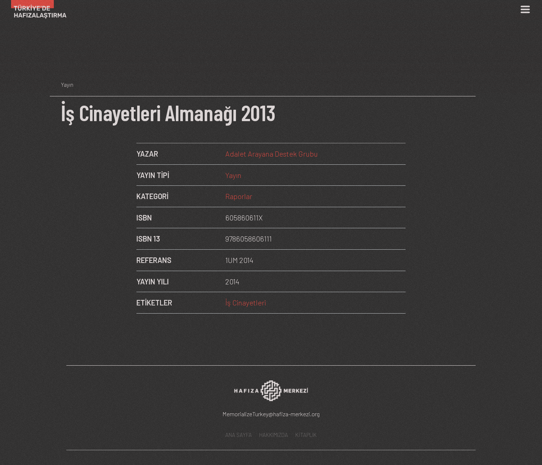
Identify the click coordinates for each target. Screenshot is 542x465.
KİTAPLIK (306, 434)
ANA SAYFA (238, 434)
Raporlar (238, 196)
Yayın (233, 175)
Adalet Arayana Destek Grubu (271, 153)
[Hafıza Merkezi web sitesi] (271, 393)
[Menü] (525, 9)
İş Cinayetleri (245, 302)
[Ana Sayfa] (36, 9)
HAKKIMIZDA (273, 434)
